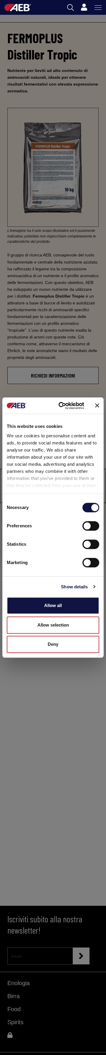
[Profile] (84, 7)
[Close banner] (97, 406)
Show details (74, 586)
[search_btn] (70, 7)
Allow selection (53, 624)
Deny (53, 644)
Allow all (53, 605)
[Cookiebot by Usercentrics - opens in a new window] (62, 406)
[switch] (90, 526)
